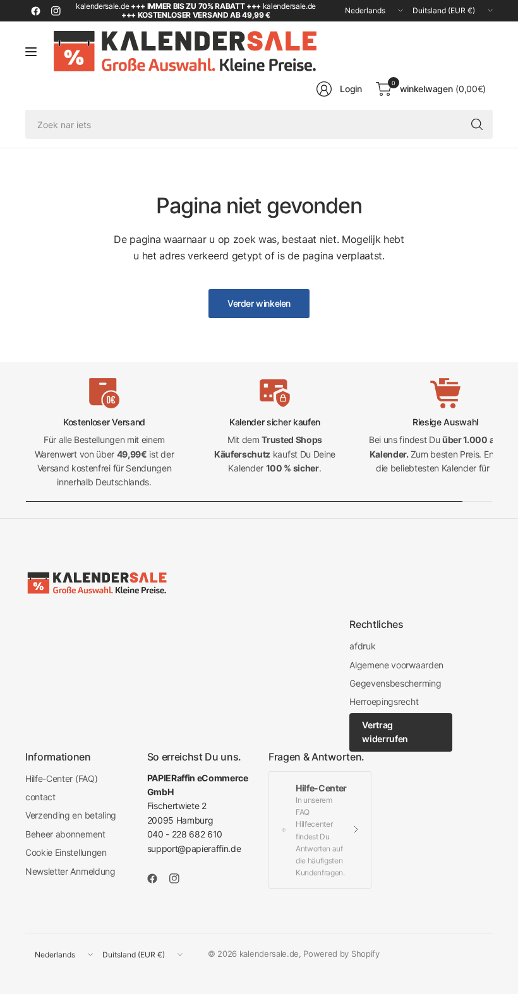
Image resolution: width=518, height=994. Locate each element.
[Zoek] (477, 124)
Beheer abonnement (65, 834)
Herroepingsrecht (383, 701)
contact (40, 796)
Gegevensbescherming (395, 683)
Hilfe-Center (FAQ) (61, 778)
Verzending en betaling (70, 815)
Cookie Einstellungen (66, 852)
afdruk (362, 646)
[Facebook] (35, 11)
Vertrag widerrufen (385, 731)
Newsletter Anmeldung (70, 871)
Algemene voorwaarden (396, 665)
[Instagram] (55, 11)
